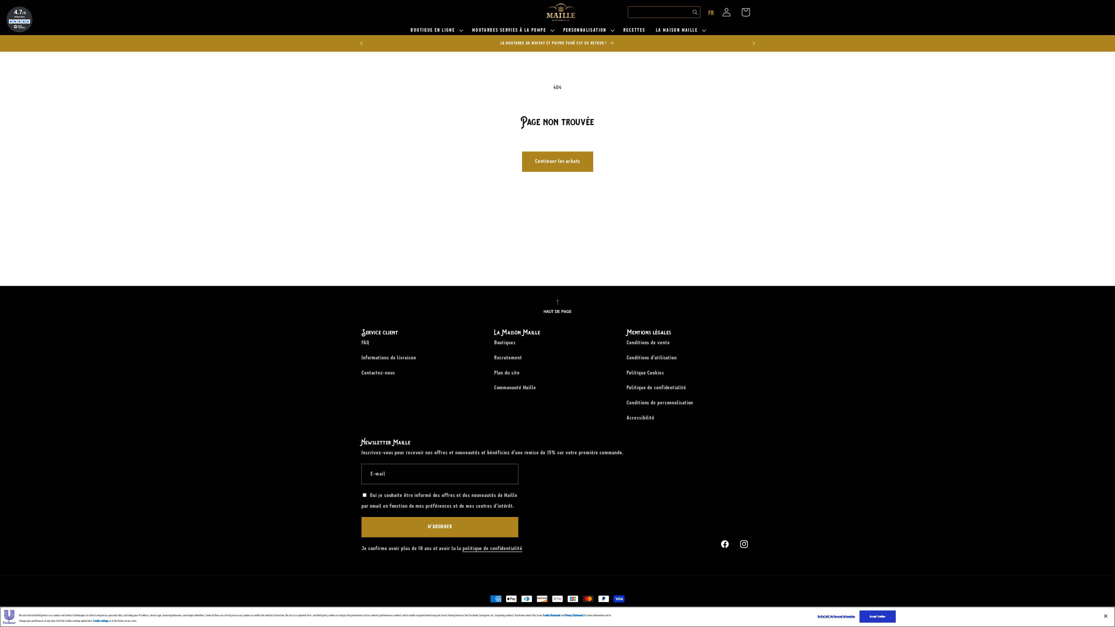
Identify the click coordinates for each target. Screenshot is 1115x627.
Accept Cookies (878, 616)
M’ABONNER (440, 527)
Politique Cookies (645, 372)
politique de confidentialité (492, 548)
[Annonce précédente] (361, 43)
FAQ (365, 342)
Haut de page (558, 311)
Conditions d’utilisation (652, 357)
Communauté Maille (515, 387)
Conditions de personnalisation (660, 402)
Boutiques (505, 342)
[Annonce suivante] (753, 43)
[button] (436, 30)
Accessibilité (640, 417)
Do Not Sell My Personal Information (836, 616)
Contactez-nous (378, 372)
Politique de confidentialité (656, 387)
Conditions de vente (648, 342)
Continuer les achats (557, 161)
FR (711, 13)
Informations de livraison (389, 357)
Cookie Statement (551, 615)
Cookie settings (101, 621)
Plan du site (507, 372)
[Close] (1105, 616)
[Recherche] (695, 12)
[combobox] (664, 12)
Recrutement (508, 357)
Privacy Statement (574, 615)
